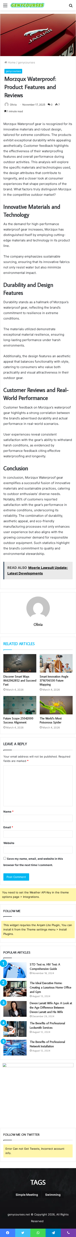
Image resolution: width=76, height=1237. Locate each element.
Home (11, 62)
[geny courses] (27, 5)
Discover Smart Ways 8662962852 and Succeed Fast (19, 680)
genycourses (26, 62)
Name (8, 811)
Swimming (53, 1194)
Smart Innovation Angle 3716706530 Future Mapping (54, 680)
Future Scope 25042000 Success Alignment (18, 720)
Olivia (38, 624)
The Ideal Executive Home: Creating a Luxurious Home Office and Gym (50, 987)
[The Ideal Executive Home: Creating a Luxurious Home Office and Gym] (15, 989)
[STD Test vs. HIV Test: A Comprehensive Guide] (15, 970)
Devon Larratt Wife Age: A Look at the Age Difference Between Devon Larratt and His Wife (51, 1007)
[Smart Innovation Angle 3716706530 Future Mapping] (56, 663)
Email (8, 827)
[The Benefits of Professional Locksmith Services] (15, 1029)
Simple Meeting (27, 1194)
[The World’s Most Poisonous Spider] (56, 705)
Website (8, 843)
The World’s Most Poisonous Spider (51, 720)
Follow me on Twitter (21, 1134)
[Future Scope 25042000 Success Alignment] (19, 705)
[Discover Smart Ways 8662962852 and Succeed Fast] (19, 663)
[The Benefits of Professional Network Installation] (15, 1047)
